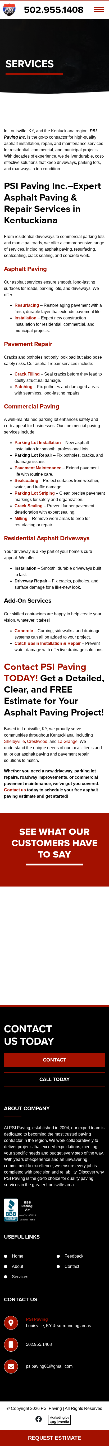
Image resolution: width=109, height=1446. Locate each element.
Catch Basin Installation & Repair (48, 643)
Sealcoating (26, 480)
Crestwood (37, 741)
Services (20, 1276)
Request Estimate (54, 1438)
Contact (54, 1060)
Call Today (54, 1079)
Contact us (15, 790)
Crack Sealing (29, 506)
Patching (24, 386)
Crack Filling (27, 374)
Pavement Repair (28, 344)
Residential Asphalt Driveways (46, 538)
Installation (26, 318)
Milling (21, 518)
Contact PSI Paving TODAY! (45, 672)
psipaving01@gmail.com (49, 1366)
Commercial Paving (31, 406)
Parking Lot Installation (38, 442)
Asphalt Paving (25, 269)
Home (17, 1256)
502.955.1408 (54, 9)
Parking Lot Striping (35, 493)
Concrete (24, 631)
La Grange (68, 741)
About (17, 1266)
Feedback (74, 1256)
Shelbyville (14, 741)
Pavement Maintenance (38, 468)
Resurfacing (27, 305)
